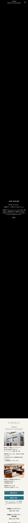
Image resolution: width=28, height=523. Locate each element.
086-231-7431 (14, 511)
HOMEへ (14, 217)
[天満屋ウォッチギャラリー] (14, 2)
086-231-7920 (14, 519)
